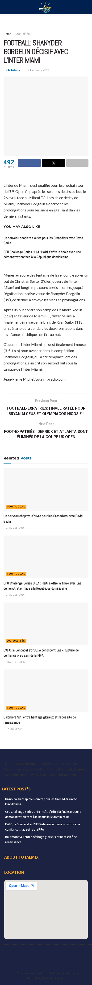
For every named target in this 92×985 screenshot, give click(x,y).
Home (7, 34)
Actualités (23, 34)
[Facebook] (11, 951)
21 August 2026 (15, 594)
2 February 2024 (38, 70)
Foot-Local (16, 506)
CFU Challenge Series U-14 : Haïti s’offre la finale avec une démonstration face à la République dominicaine (42, 586)
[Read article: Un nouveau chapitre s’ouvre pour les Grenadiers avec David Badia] (46, 489)
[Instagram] (61, 951)
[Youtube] (70, 951)
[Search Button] (86, 7)
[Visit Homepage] (46, 7)
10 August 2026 (15, 662)
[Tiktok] (26, 961)
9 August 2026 (14, 729)
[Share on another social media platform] (77, 163)
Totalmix (14, 70)
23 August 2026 (15, 527)
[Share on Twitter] (53, 163)
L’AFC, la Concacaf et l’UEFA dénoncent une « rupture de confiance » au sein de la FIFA (41, 653)
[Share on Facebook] (29, 163)
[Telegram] (36, 961)
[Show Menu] (6, 7)
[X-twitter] (51, 951)
